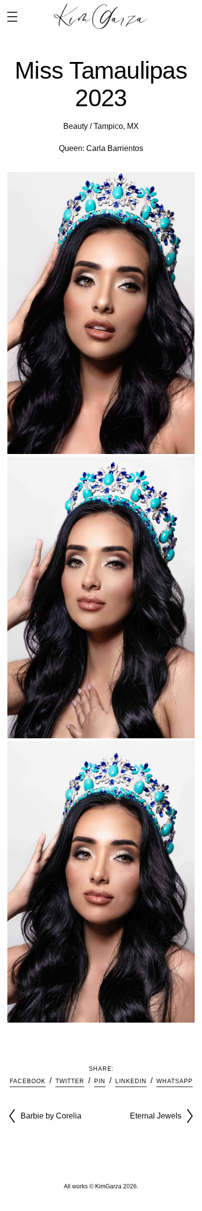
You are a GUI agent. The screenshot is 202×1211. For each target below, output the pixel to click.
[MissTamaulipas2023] (101, 882)
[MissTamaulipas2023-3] (101, 597)
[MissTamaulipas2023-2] (101, 313)
